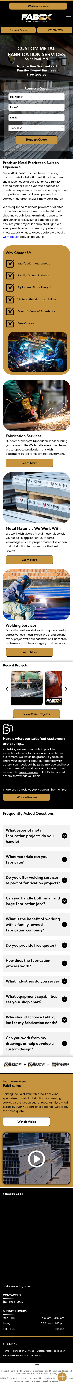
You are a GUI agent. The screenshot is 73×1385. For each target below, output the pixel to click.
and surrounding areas (17, 1286)
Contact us (10, 237)
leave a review (28, 772)
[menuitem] (7, 1351)
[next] (66, 688)
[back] (7, 688)
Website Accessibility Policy (45, 1373)
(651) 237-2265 (13, 1302)
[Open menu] (68, 18)
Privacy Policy (7, 1371)
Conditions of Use (53, 1371)
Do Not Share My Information (30, 1371)
